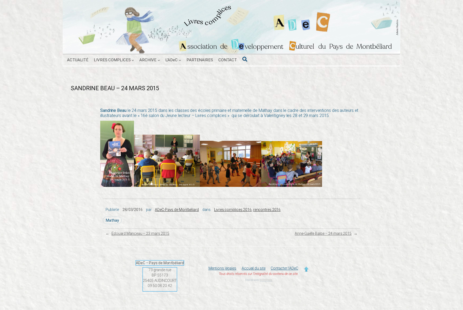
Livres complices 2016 (233, 209)
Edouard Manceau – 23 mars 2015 (140, 233)
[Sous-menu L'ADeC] (180, 60)
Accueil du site (254, 268)
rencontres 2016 (267, 209)
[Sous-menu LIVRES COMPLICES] (133, 60)
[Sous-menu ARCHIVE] (159, 60)
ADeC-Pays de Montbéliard (177, 209)
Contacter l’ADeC (284, 268)
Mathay (112, 220)
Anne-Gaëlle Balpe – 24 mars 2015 (323, 233)
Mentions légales (222, 268)
